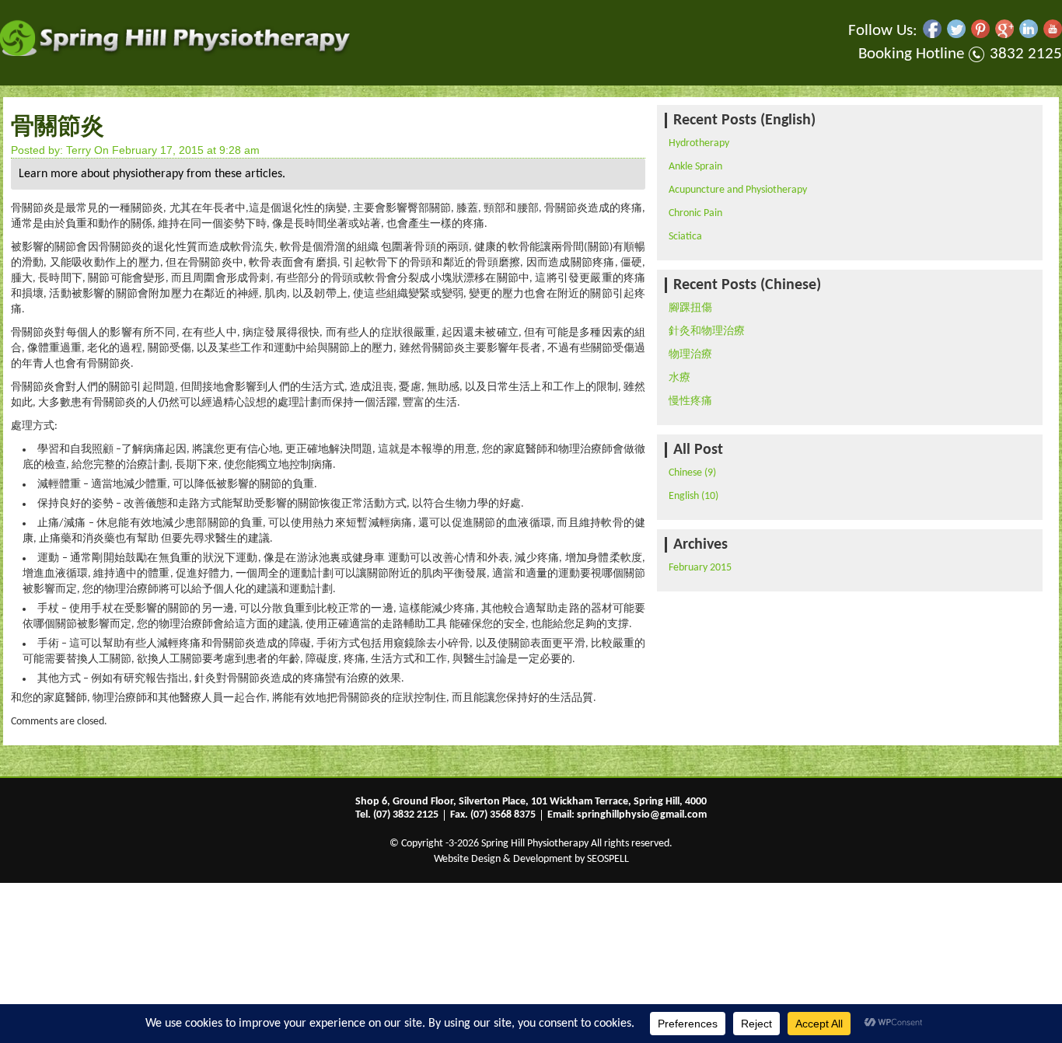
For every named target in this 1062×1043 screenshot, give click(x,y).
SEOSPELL (608, 859)
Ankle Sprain (695, 167)
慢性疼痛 (690, 401)
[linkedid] (1028, 35)
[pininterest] (980, 35)
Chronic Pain (695, 213)
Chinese (685, 473)
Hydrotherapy (699, 143)
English (684, 496)
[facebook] (932, 35)
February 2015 (700, 568)
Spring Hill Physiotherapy (535, 843)
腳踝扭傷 (690, 308)
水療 (679, 378)
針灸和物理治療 (707, 331)
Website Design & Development (503, 859)
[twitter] (956, 35)
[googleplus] (1004, 35)
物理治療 (690, 355)
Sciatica (685, 236)
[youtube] (1052, 35)
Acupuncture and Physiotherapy (738, 190)
